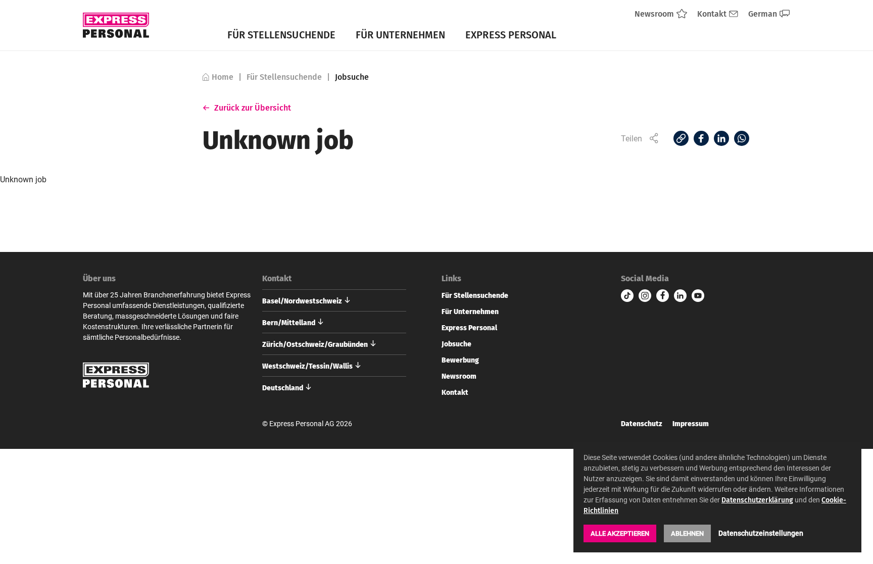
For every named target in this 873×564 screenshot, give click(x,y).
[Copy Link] (681, 138)
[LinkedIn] (721, 138)
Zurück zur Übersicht (253, 107)
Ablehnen (687, 533)
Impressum (690, 423)
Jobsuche (456, 343)
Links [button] (451, 278)
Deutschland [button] (282, 387)
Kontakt (455, 391)
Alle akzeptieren (620, 533)
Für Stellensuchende (281, 34)
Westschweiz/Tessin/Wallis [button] (307, 365)
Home (222, 77)
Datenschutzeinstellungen (760, 533)
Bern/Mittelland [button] (288, 322)
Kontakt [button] (277, 278)
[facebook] (662, 295)
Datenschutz (641, 423)
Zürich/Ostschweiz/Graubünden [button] (315, 343)
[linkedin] (680, 295)
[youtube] (698, 295)
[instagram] (645, 295)
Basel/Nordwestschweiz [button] (302, 300)
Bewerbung (460, 359)
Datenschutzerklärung (757, 499)
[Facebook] (701, 138)
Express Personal (510, 34)
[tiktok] (627, 295)
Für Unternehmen (401, 34)
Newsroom (459, 375)
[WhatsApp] (741, 138)
